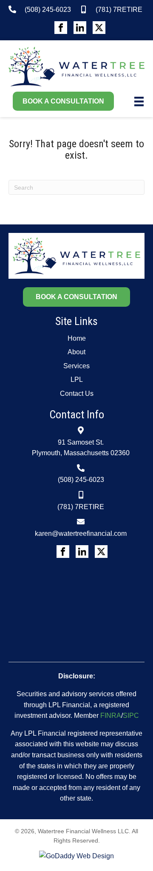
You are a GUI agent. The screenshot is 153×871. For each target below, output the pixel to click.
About (76, 352)
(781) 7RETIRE (119, 9)
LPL (77, 379)
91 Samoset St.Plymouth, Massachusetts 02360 (81, 448)
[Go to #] (60, 27)
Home (77, 338)
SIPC (131, 715)
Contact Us (77, 393)
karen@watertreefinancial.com (81, 533)
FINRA (110, 715)
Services (76, 366)
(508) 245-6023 (48, 9)
